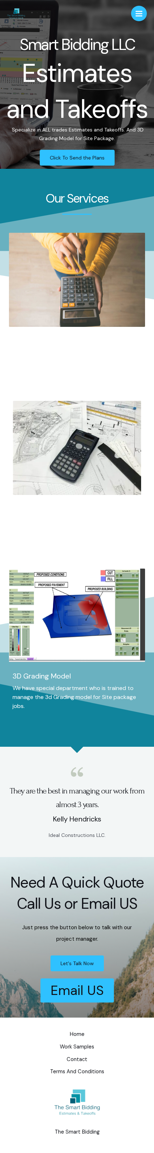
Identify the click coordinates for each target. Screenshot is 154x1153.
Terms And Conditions (77, 1071)
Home (77, 1034)
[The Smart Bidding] (16, 13)
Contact (77, 1059)
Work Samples (77, 1046)
